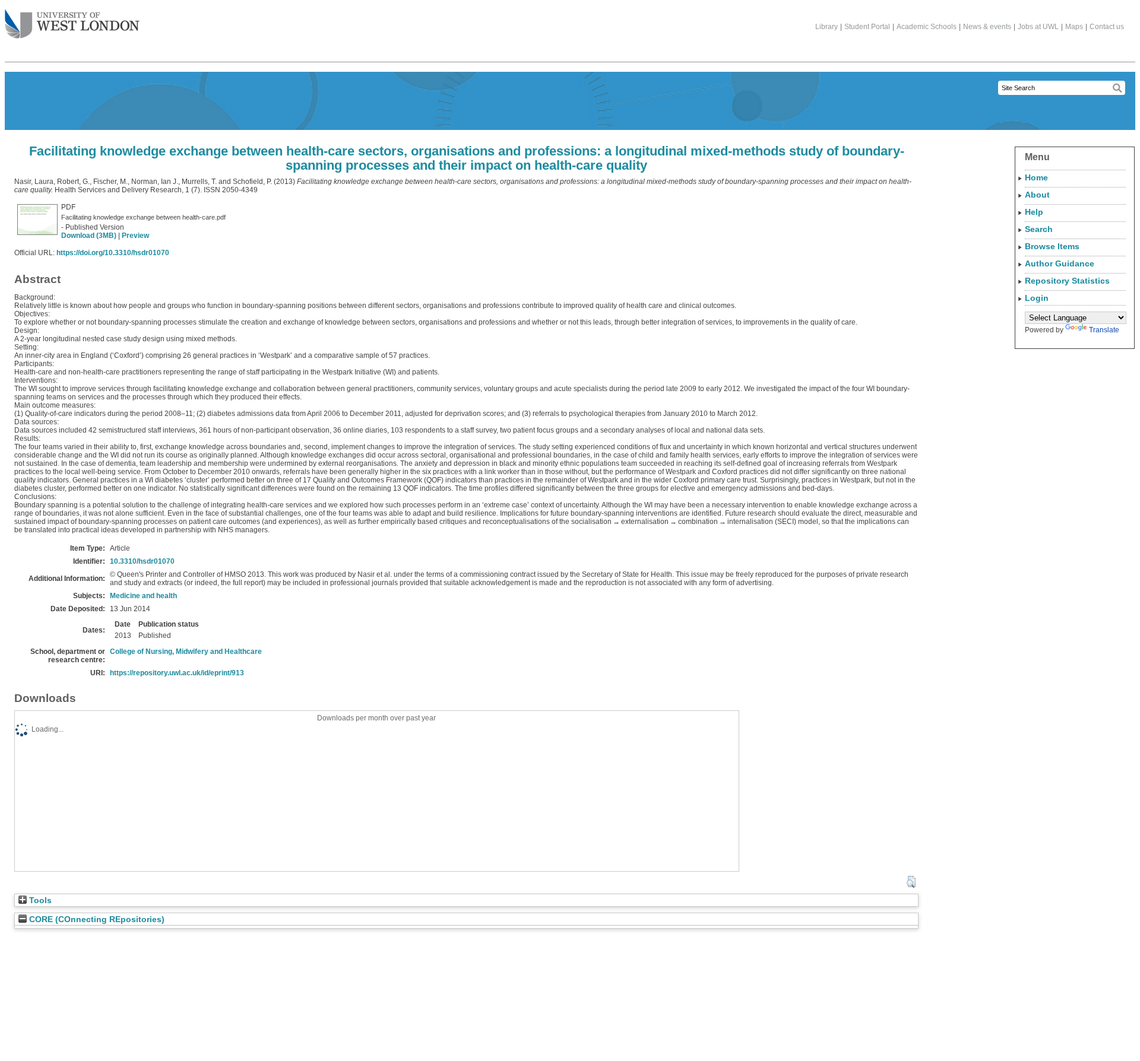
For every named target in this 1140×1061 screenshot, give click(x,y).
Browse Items (1052, 246)
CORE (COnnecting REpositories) (95, 919)
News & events (987, 27)
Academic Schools (927, 27)
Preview (135, 235)
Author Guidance (1059, 263)
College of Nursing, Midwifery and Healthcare (186, 651)
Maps (1074, 27)
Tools (39, 900)
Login (1037, 298)
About (1037, 194)
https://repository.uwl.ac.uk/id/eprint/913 (177, 673)
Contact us (1107, 27)
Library (826, 27)
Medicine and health (143, 596)
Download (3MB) (88, 235)
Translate (1104, 330)
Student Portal (867, 27)
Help (1034, 212)
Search (1039, 229)
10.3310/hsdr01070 (142, 561)
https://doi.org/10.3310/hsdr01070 (112, 253)
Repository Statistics (1067, 280)
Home (1036, 177)
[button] (911, 882)
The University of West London (72, 25)
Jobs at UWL (1038, 27)
